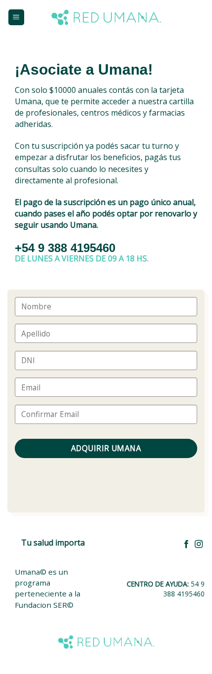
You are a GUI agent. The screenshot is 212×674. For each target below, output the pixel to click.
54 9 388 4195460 (184, 588)
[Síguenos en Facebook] (186, 544)
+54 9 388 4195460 (65, 247)
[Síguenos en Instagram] (199, 544)
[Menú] (16, 17)
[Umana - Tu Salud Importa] (106, 17)
